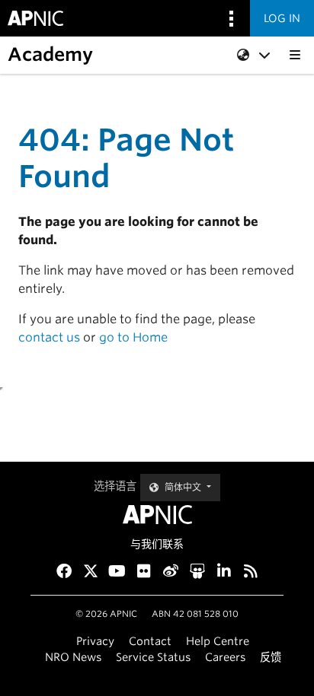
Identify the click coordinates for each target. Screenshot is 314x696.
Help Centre (217, 640)
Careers (225, 656)
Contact (150, 640)
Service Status (153, 656)
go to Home (133, 337)
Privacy (95, 640)
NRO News (73, 656)
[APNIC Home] (157, 514)
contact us (49, 337)
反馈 (270, 656)
